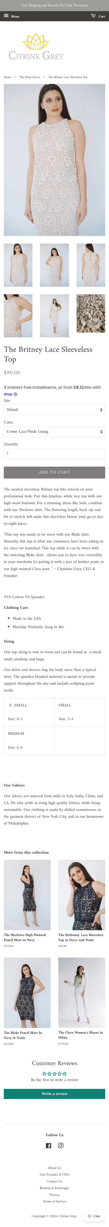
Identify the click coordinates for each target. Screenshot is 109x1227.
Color (8, 422)
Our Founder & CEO (54, 1175)
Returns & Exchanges (54, 1188)
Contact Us (54, 1182)
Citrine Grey (68, 1216)
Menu (15, 16)
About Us (54, 1168)
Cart (101, 16)
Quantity (11, 444)
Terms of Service (54, 1202)
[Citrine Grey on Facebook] (48, 1147)
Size (7, 400)
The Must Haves (30, 77)
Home (7, 77)
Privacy (54, 1195)
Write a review (54, 1093)
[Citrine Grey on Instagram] (60, 1147)
